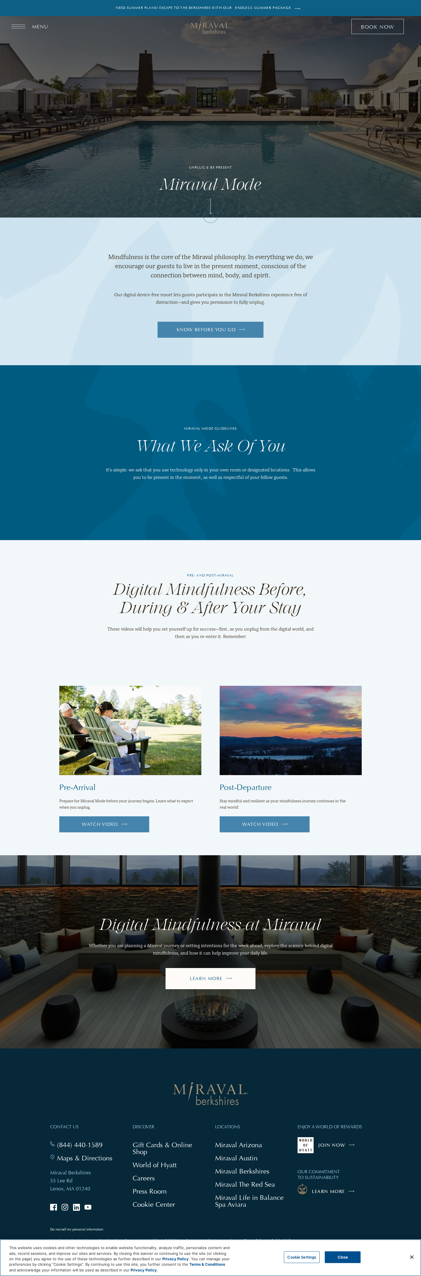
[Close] (412, 1257)
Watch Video (105, 826)
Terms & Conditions (207, 1264)
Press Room (150, 1191)
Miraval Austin (236, 1157)
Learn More (206, 978)
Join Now (337, 1147)
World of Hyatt (155, 1164)
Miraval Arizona (238, 1144)
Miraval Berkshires (242, 1171)
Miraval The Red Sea (245, 1184)
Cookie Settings (301, 1257)
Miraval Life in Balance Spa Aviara (249, 1201)
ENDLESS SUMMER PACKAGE (263, 8)
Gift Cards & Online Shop (162, 1149)
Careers (144, 1178)
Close (343, 1257)
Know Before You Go (206, 330)
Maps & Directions (84, 1158)
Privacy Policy (175, 1259)
